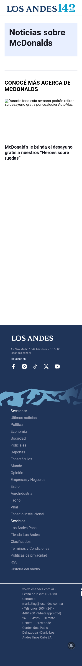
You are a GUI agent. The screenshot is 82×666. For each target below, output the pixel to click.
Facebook (13, 366)
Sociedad (18, 438)
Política (17, 424)
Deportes (18, 452)
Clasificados (21, 541)
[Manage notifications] (71, 645)
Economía (19, 431)
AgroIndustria (21, 493)
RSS (14, 562)
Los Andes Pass (23, 528)
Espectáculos (21, 459)
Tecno (15, 500)
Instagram (24, 366)
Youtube (57, 366)
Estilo (15, 486)
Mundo (16, 466)
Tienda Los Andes (25, 535)
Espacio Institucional (27, 514)
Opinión (17, 473)
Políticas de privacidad (29, 555)
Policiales (18, 445)
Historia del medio (25, 569)
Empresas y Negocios (28, 479)
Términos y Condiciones (30, 548)
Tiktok (35, 366)
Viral (14, 507)
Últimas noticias (24, 418)
